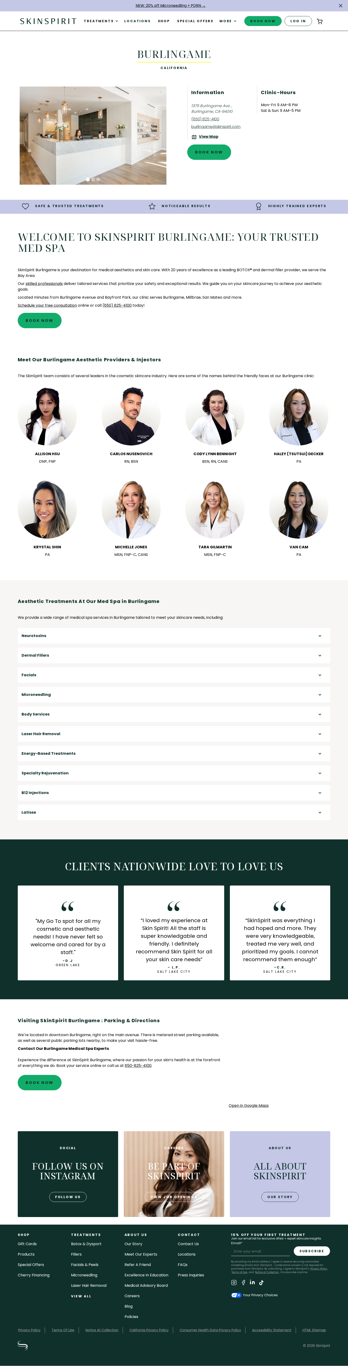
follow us (68, 1197)
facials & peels (84, 1264)
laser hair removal (89, 1285)
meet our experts (141, 1254)
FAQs (182, 1264)
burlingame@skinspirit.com (216, 126)
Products (26, 1254)
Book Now (209, 152)
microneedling (84, 1275)
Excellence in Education (146, 1275)
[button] (340, 6)
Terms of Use (239, 1272)
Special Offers (31, 1264)
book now (263, 21)
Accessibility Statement (271, 1330)
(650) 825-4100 (205, 119)
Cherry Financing (33, 1275)
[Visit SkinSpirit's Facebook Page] (243, 1283)
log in (298, 21)
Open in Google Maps (249, 1105)
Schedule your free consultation (47, 305)
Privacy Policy (318, 1268)
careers (132, 1296)
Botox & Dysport (86, 1244)
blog (129, 1306)
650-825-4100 (138, 1065)
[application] (279, 1059)
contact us (188, 1244)
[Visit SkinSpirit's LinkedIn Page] (252, 1283)
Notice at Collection (267, 1272)
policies (131, 1316)
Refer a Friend (138, 1264)
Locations (137, 21)
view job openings (174, 1197)
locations (187, 1254)
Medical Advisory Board (146, 1285)
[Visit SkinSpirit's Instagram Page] (234, 1283)
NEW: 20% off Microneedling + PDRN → (171, 5)
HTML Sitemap (314, 1330)
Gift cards (27, 1244)
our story (280, 1197)
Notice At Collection (101, 1330)
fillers (76, 1254)
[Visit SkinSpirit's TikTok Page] (261, 1283)
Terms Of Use (63, 1330)
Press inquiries (191, 1275)
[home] (48, 21)
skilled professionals (44, 283)
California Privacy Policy (149, 1330)
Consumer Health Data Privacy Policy (210, 1330)
